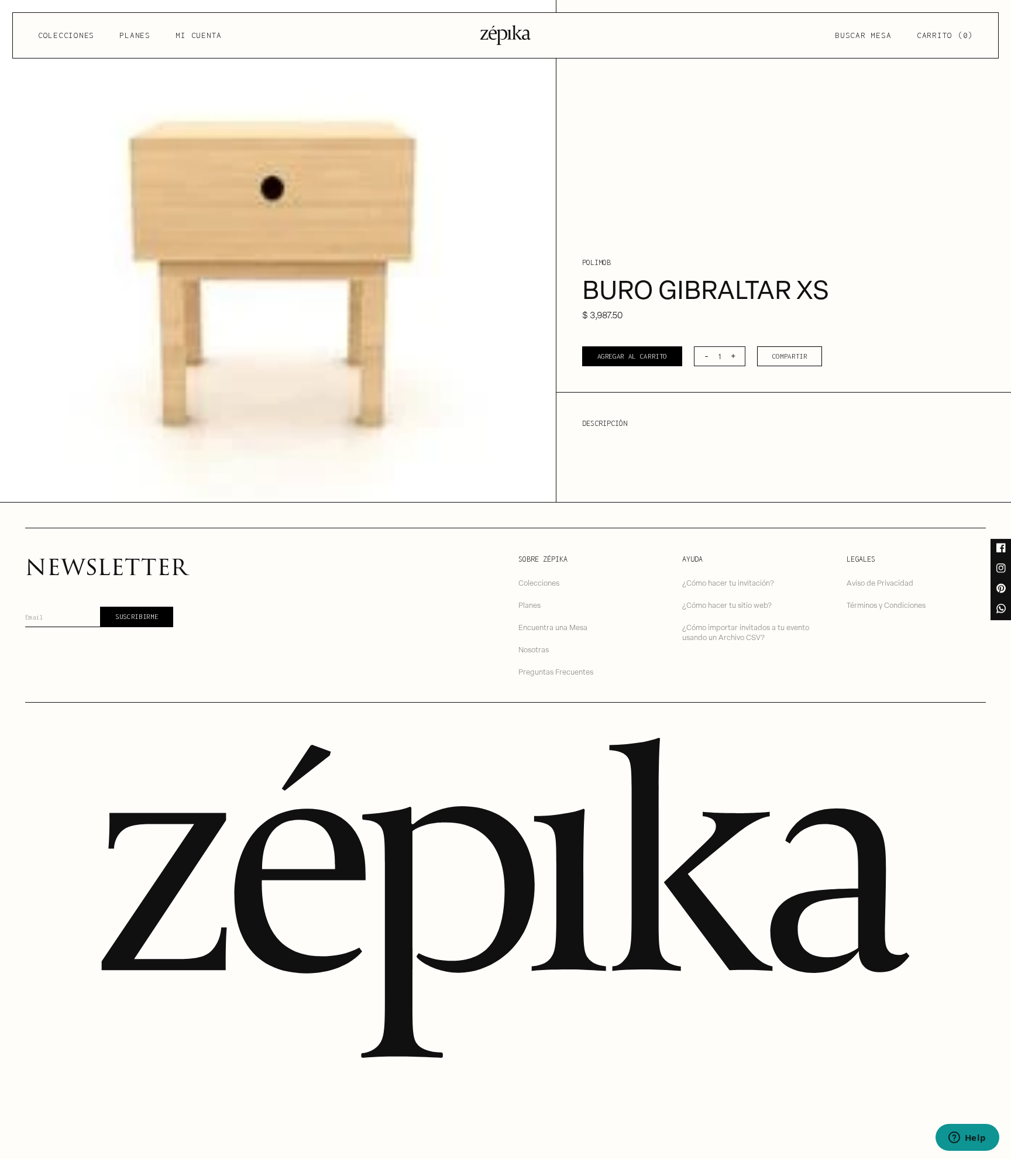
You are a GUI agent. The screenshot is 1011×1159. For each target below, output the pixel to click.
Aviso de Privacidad (880, 582)
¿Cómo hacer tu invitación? (728, 582)
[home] (505, 35)
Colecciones (66, 35)
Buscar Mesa (863, 35)
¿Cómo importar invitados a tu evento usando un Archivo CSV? (745, 632)
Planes (134, 35)
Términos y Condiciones (886, 605)
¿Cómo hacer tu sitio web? (727, 605)
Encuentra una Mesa (552, 627)
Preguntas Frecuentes (555, 671)
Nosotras (533, 649)
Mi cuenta (199, 35)
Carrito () (945, 35)
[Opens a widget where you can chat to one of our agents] (967, 1138)
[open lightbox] (278, 251)
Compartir (789, 356)
